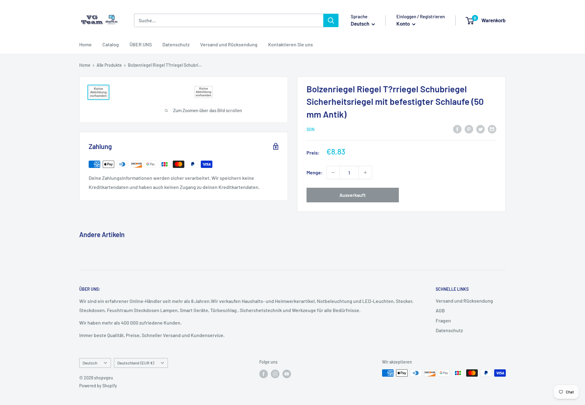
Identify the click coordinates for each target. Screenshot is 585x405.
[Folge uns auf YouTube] (286, 373)
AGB (440, 310)
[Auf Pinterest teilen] (469, 128)
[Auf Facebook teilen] (457, 128)
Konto (403, 23)
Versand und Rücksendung (228, 44)
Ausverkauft (352, 195)
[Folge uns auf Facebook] (263, 373)
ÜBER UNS (140, 44)
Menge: (315, 172)
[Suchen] (331, 20)
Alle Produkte (109, 65)
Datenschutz (176, 44)
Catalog (110, 44)
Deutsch (90, 362)
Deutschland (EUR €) (135, 362)
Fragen (443, 320)
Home (85, 44)
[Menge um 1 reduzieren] (333, 172)
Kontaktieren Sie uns (290, 44)
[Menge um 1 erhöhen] (365, 172)
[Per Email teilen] (492, 128)
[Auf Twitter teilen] (480, 128)
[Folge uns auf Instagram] (275, 373)
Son (310, 129)
